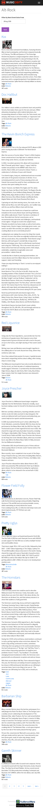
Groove (8, 378)
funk (7, 672)
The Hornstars (11, 577)
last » (37, 786)
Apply (5, 30)
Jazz (7, 674)
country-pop (10, 679)
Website (8, 86)
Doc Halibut (9, 94)
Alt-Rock (8, 84)
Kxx (4, 37)
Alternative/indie (11, 564)
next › (29, 786)
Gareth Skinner (11, 750)
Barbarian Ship (11, 696)
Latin (7, 676)
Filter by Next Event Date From (13, 17)
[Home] (12, 2)
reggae (8, 683)
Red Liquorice (11, 323)
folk (7, 475)
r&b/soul (8, 681)
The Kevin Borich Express (18, 134)
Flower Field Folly (13, 485)
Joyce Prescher (12, 388)
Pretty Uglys (9, 523)
